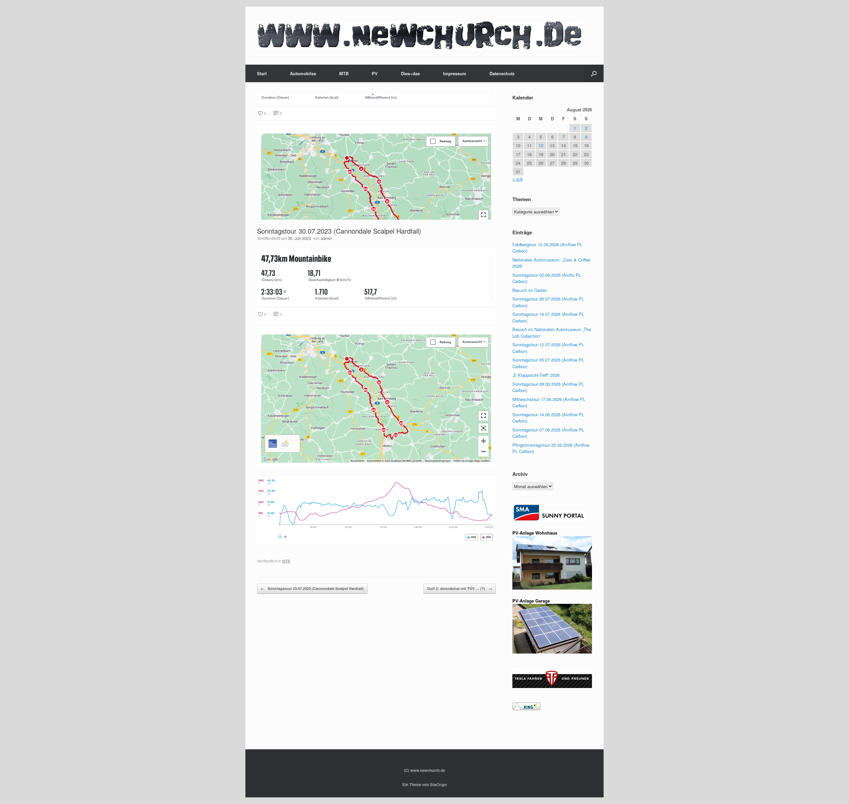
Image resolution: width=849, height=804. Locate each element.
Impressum (454, 73)
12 (541, 145)
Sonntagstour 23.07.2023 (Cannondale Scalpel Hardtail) (312, 588)
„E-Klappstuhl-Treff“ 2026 (535, 375)
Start (262, 73)
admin (326, 238)
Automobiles (303, 73)
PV (375, 73)
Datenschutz (502, 73)
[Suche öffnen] (594, 73)
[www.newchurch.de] (419, 36)
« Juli (517, 179)
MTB (344, 73)
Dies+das (410, 73)
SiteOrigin (438, 784)
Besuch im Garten (529, 290)
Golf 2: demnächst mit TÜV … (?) (459, 588)
